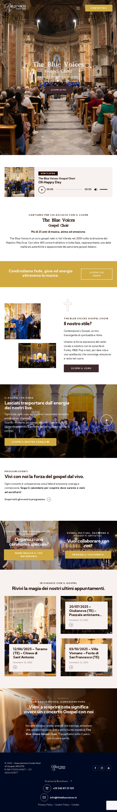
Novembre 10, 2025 (22, 662)
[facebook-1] (95, 768)
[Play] (41, 189)
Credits (75, 804)
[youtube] (109, 768)
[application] (73, 189)
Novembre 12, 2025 (78, 620)
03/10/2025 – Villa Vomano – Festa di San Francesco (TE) (84, 653)
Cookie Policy (62, 804)
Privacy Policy (45, 804)
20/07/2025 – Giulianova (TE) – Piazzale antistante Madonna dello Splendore (84, 611)
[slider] (104, 189)
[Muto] (96, 189)
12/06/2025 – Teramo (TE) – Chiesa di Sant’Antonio (30, 653)
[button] (78, 8)
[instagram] (102, 768)
